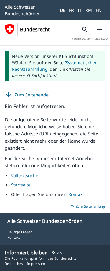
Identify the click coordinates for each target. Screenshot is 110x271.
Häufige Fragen (19, 232)
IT (80, 10)
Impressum (36, 263)
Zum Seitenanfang (86, 206)
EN (98, 10)
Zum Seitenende (27, 95)
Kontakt (76, 194)
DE (62, 10)
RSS (56, 252)
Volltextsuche (24, 176)
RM (88, 10)
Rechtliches (14, 263)
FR (71, 10)
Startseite (21, 185)
